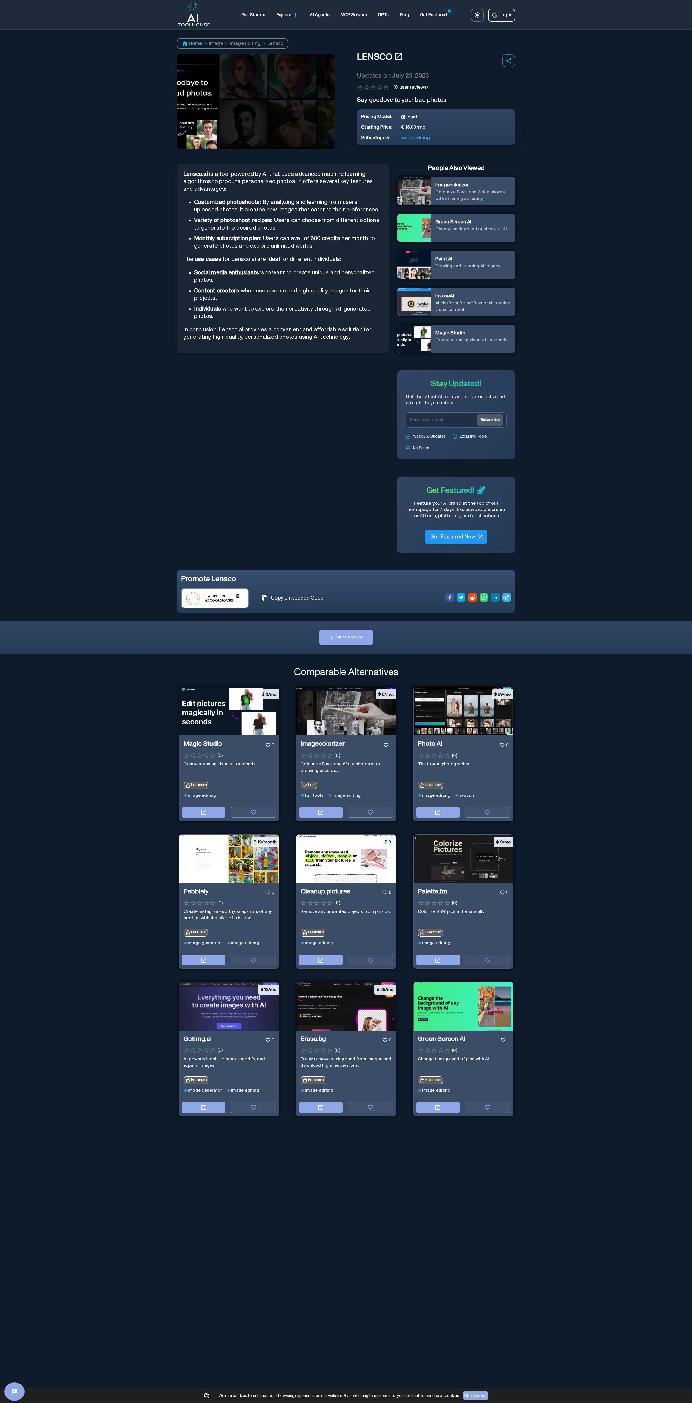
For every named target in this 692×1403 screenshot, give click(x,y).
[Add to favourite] (253, 812)
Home (195, 43)
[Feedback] (14, 1391)
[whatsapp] (484, 598)
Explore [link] (284, 15)
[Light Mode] (477, 15)
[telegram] (506, 598)
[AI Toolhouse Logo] (192, 15)
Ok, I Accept (475, 1396)
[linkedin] (495, 598)
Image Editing (245, 43)
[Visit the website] (203, 812)
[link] (253, 15)
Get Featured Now (452, 536)
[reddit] (472, 598)
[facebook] (449, 598)
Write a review (349, 637)
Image (216, 43)
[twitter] (461, 598)
